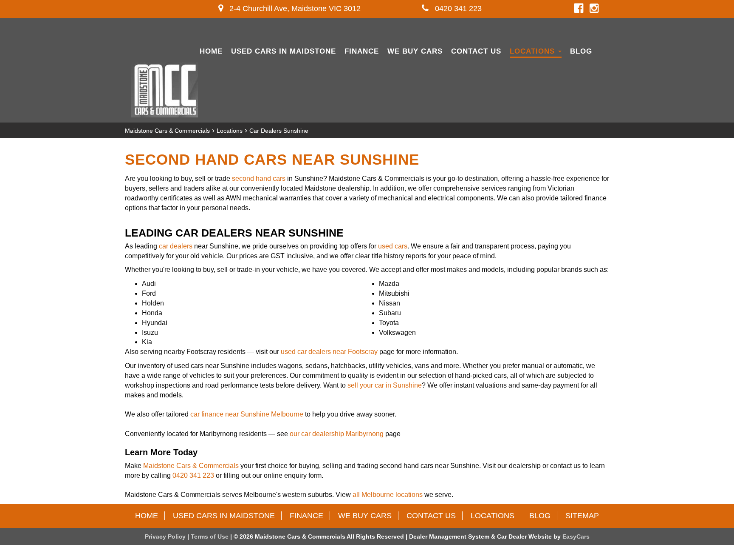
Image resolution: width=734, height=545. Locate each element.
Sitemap (582, 515)
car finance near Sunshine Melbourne (246, 414)
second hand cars (258, 178)
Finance (361, 51)
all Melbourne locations (388, 494)
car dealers (175, 246)
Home (211, 51)
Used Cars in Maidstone (283, 51)
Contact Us (476, 51)
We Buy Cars (415, 51)
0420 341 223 (457, 8)
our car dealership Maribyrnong (337, 433)
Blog (581, 51)
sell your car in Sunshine (384, 385)
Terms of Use (210, 536)
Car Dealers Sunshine (278, 130)
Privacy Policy (166, 536)
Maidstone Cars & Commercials (167, 130)
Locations (533, 51)
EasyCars (576, 536)
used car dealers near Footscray (329, 351)
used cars (392, 246)
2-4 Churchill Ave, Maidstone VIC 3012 (294, 8)
